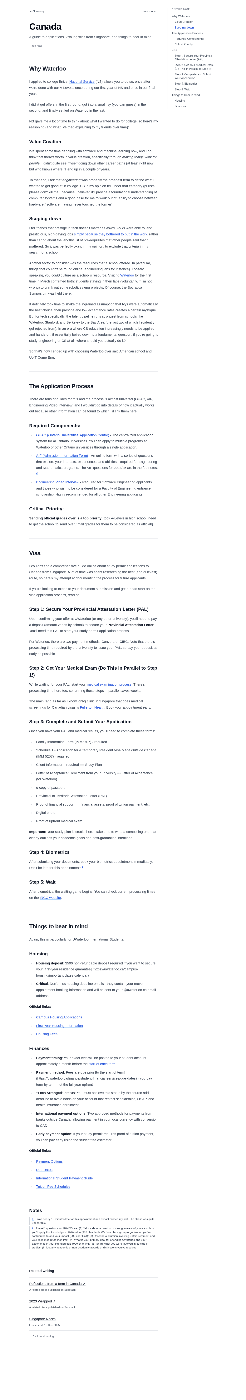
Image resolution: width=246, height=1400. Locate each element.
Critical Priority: (184, 44)
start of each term (102, 1064)
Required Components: (189, 38)
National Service (82, 81)
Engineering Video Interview (57, 482)
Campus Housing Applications (59, 1017)
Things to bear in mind (186, 95)
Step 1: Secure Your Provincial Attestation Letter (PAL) (194, 57)
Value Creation (184, 21)
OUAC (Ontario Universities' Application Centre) (72, 435)
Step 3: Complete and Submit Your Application (193, 76)
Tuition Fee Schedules (53, 1186)
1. (33, 1218)
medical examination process (109, 684)
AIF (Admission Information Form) (62, 456)
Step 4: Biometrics (186, 83)
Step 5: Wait (182, 89)
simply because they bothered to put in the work (110, 234)
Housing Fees (46, 1034)
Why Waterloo (181, 16)
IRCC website (50, 898)
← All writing (36, 11)
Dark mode (149, 11)
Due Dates (44, 1170)
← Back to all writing (41, 1336)
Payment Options (49, 1161)
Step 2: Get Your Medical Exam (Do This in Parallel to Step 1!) (194, 66)
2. (33, 1228)
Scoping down (184, 27)
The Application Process (187, 33)
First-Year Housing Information (59, 1026)
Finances (180, 106)
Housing (180, 100)
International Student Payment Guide (64, 1178)
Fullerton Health (92, 707)
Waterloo (127, 275)
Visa (174, 50)
